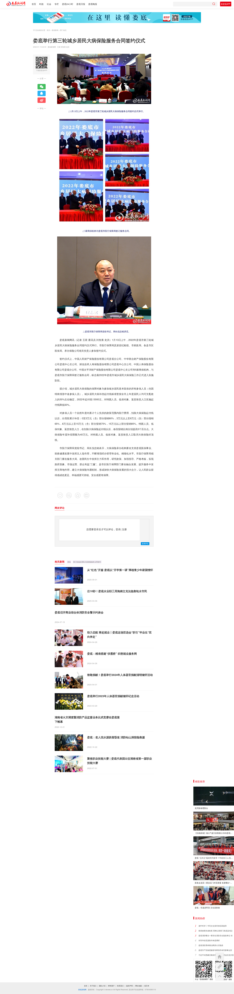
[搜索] (214, 4)
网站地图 (138, 986)
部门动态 (63, 30)
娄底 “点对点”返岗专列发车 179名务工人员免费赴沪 (214, 858)
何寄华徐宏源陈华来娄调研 (209, 940)
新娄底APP (225, 4)
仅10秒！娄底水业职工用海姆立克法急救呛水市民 (117, 591)
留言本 (146, 986)
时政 (41, 4)
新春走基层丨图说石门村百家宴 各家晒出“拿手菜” (214, 882)
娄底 (69, 562)
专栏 (56, 4)
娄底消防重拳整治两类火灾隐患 (211, 945)
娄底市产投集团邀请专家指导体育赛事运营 (215, 950)
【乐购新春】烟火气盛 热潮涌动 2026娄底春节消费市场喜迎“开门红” (214, 833)
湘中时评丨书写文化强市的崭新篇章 (213, 926)
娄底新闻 (55, 30)
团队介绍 (102, 986)
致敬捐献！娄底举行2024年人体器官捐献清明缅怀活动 (120, 675)
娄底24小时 (67, 4)
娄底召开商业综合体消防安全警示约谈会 (79, 612)
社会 (49, 4)
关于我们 (93, 986)
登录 (118, 529)
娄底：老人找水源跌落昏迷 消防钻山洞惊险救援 (116, 737)
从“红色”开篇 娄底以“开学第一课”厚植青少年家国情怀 (120, 570)
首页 (34, 4)
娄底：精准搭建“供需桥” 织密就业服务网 (112, 653)
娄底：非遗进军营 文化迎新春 (207, 907)
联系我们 (120, 986)
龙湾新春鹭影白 (201, 808)
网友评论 (59, 508)
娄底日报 (80, 4)
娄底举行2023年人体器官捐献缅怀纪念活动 (113, 696)
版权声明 (129, 986)
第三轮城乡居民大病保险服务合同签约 (87, 562)
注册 (124, 529)
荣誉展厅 (111, 986)
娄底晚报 (92, 4)
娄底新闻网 (52, 47)
